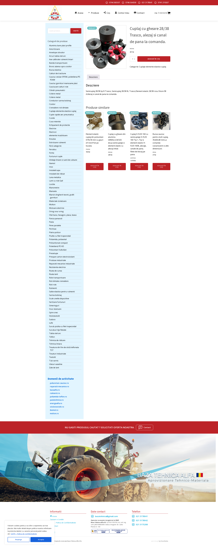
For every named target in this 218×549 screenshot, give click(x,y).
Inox (51, 167)
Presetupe (53, 253)
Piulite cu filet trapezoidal (60, 236)
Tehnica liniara (55, 344)
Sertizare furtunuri (57, 302)
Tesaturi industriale (57, 353)
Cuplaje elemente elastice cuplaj (62, 111)
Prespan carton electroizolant (61, 256)
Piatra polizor (55, 232)
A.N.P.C (52, 532)
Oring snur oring (56, 211)
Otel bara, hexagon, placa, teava (62, 215)
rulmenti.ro (55, 393)
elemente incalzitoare (58, 135)
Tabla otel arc (55, 333)
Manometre (54, 187)
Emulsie (52, 139)
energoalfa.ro (56, 403)
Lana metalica (55, 177)
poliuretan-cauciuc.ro (59, 383)
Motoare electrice (56, 208)
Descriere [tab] (93, 77)
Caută (75, 31)
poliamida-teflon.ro (58, 396)
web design (155, 541)
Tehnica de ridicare (57, 340)
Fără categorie (55, 146)
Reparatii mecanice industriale (62, 263)
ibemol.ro (54, 410)
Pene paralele (55, 225)
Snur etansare (55, 309)
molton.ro (54, 413)
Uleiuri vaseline (55, 364)
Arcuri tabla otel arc (57, 56)
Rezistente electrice (57, 267)
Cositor (52, 104)
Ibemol (52, 163)
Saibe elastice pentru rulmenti (62, 291)
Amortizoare (54, 49)
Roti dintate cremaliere (58, 281)
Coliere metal (54, 93)
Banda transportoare (58, 63)
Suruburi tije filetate (57, 330)
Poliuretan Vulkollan (58, 250)
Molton (52, 204)
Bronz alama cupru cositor (60, 66)
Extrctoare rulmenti (57, 142)
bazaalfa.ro (55, 390)
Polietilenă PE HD (56, 246)
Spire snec (53, 312)
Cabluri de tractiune (57, 73)
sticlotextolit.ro (57, 406)
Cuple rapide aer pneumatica (61, 114)
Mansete (53, 191)
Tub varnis (53, 360)
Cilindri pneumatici (57, 90)
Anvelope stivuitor (57, 52)
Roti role (52, 284)
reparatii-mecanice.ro (59, 386)
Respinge (18, 539)
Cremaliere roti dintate (58, 107)
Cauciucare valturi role (58, 86)
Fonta (51, 153)
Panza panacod (55, 218)
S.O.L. (52, 529)
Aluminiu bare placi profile (60, 45)
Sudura (52, 319)
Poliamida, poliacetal (58, 239)
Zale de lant (54, 367)
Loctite (52, 184)
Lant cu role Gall (56, 180)
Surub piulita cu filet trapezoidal (62, 326)
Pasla (51, 222)
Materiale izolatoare (57, 201)
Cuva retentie (55, 121)
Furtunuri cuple (55, 156)
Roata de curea (55, 270)
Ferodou (52, 149)
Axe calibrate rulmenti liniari (61, 59)
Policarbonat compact (58, 243)
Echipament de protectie (59, 125)
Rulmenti (53, 288)
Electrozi (52, 132)
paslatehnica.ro (57, 400)
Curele (52, 118)
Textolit (52, 357)
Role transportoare (57, 277)
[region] (29, 532)
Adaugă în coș (154, 59)
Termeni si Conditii (57, 519)
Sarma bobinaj (55, 295)
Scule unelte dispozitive (59, 298)
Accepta (41, 539)
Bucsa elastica (55, 70)
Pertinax (52, 229)
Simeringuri (54, 305)
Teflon (52, 337)
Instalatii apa (54, 170)
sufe (51, 323)
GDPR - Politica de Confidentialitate (24, 534)
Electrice (52, 128)
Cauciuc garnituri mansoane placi (63, 83)
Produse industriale (57, 260)
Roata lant (53, 274)
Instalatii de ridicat (57, 174)
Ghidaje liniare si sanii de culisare (63, 160)
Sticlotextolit (54, 316)
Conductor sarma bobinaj (60, 100)
